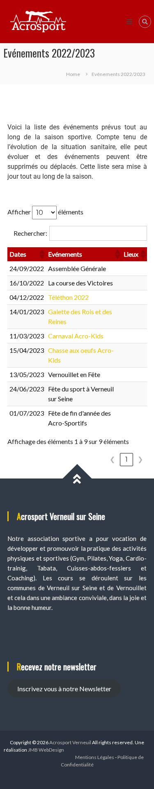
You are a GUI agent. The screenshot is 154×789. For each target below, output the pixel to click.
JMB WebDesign (46, 750)
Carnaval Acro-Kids (75, 336)
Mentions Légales (94, 757)
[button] (41, 254)
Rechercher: (30, 233)
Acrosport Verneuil (70, 742)
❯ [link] (140, 459)
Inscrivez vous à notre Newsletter (64, 688)
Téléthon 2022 (68, 297)
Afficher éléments (45, 211)
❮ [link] (112, 459)
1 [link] (126, 459)
